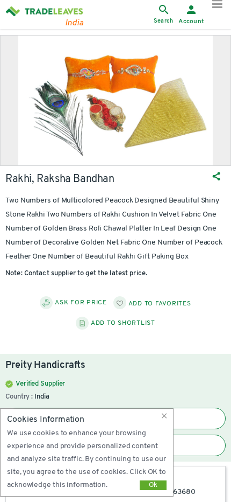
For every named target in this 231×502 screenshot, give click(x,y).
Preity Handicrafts (45, 366)
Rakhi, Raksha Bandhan (59, 179)
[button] (166, 416)
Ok (153, 485)
